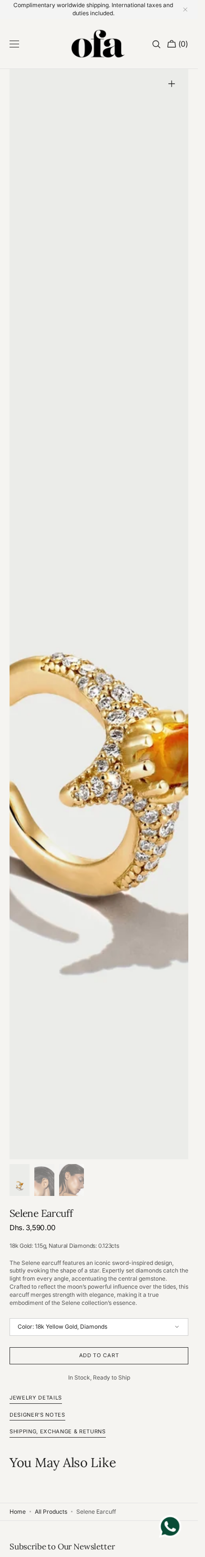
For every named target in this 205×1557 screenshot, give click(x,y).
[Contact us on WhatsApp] (170, 1528)
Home (18, 1511)
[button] (14, 44)
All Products (51, 1511)
